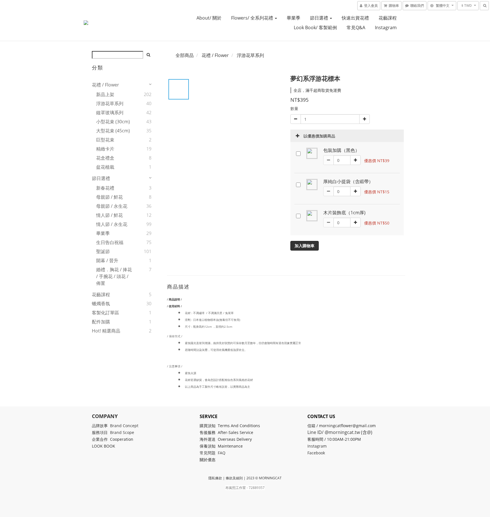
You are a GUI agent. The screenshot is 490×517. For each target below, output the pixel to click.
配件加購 (101, 322)
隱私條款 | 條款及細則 (225, 478)
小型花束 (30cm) (113, 121)
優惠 (212, 459)
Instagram (386, 27)
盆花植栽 (105, 167)
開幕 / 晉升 (107, 260)
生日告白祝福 (109, 242)
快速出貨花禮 (355, 18)
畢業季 (293, 18)
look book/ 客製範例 (315, 27)
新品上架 (105, 94)
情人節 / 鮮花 (109, 215)
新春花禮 (105, 188)
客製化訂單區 (105, 313)
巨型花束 (105, 140)
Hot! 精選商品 (106, 331)
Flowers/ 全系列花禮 (252, 18)
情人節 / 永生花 (111, 224)
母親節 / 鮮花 (109, 197)
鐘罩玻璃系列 (109, 112)
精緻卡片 (105, 149)
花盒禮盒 (105, 158)
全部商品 (185, 55)
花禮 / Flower (105, 85)
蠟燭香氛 (101, 303)
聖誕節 (103, 251)
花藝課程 (388, 18)
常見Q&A (356, 27)
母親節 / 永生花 (111, 206)
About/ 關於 (209, 18)
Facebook (316, 452)
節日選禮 (319, 18)
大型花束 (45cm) (113, 131)
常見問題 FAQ (212, 452)
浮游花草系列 (109, 103)
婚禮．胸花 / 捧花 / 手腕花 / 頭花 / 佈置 (114, 276)
